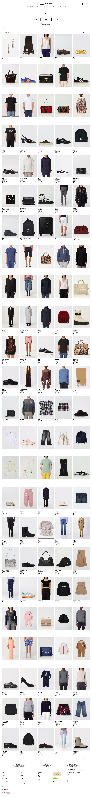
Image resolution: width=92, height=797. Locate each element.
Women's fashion (71, 772)
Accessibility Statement (5, 787)
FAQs (21, 773)
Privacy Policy (53, 792)
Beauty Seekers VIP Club (5, 781)
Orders (22, 775)
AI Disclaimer (4, 773)
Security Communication (24, 784)
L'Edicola (3, 786)
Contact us (22, 772)
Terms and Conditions (24, 781)
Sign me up (79, 781)
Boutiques (3, 775)
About (3, 772)
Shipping (22, 778)
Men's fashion (79, 772)
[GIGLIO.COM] (46, 4)
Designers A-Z (59, 792)
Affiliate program (4, 778)
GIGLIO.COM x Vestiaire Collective (7, 784)
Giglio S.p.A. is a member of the (57, 782)
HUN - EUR (3, 0)
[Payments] (8, 793)
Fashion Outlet (65, 792)
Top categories (72, 792)
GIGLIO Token (4, 783)
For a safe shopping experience (25, 783)
